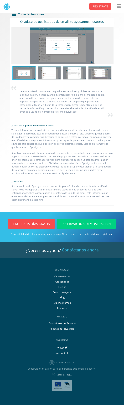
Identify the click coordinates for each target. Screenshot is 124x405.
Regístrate (100, 6)
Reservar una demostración (86, 224)
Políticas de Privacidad (62, 328)
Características (62, 276)
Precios (62, 286)
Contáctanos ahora (80, 250)
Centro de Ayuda (62, 292)
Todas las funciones (31, 14)
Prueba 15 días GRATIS (31, 224)
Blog (62, 297)
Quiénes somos (62, 302)
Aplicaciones (62, 281)
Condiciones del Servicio (62, 323)
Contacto (62, 308)
